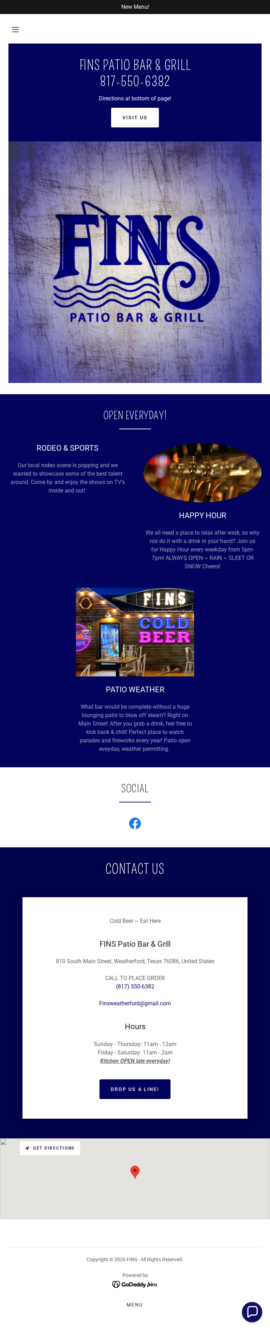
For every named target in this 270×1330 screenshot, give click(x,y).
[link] (135, 84)
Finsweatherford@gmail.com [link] (135, 1003)
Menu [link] (135, 1305)
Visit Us (135, 117)
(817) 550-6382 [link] (135, 986)
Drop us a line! (135, 1089)
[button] (15, 29)
